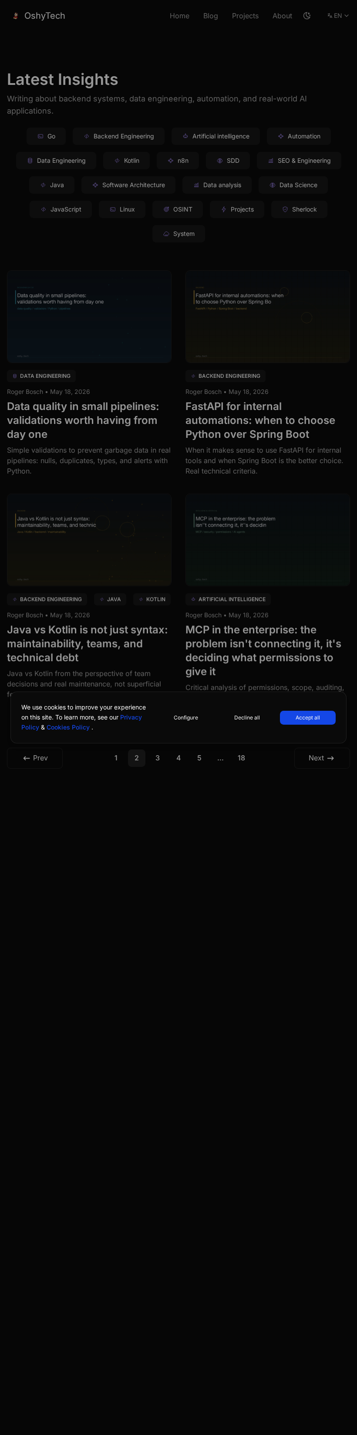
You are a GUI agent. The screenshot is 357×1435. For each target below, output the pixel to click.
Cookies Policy (69, 727)
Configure (186, 717)
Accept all (308, 717)
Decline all (247, 717)
